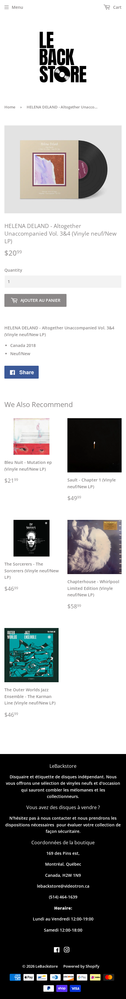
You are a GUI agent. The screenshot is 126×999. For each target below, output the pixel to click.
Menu (17, 7)
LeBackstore (46, 966)
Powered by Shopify (81, 966)
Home (9, 107)
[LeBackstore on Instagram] (67, 950)
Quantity (13, 270)
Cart (117, 7)
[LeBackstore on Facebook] (57, 950)
